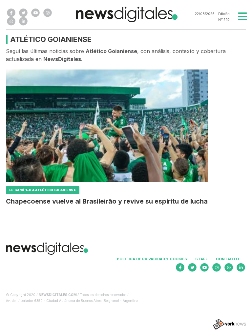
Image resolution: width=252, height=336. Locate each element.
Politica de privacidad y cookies (152, 259)
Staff (201, 259)
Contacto (227, 259)
